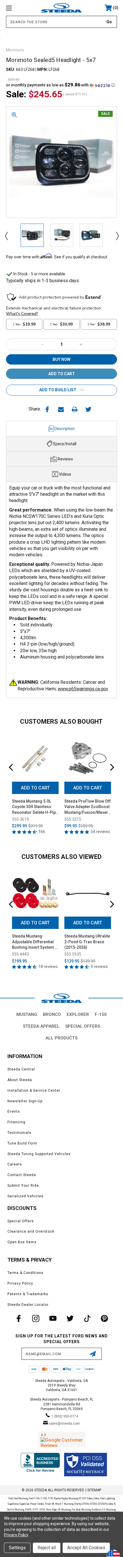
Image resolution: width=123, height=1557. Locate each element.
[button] (60, 85)
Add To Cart (35, 788)
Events (13, 1111)
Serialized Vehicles (25, 1196)
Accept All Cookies (86, 1547)
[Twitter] (88, 409)
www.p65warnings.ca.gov (83, 689)
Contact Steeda (21, 1175)
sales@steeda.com (64, 1424)
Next (117, 235)
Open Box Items (22, 1242)
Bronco (52, 1014)
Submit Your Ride (23, 1186)
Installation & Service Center (33, 1091)
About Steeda (19, 1080)
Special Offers (82, 1026)
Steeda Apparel (41, 1026)
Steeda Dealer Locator (28, 1305)
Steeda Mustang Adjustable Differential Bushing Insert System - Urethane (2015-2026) (34, 942)
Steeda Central (21, 1069)
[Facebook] (47, 409)
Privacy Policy (20, 1283)
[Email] (61, 409)
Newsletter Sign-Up (24, 1101)
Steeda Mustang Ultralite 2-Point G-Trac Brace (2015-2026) (87, 942)
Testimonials (19, 1133)
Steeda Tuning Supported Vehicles (39, 1154)
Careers (14, 1164)
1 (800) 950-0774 (64, 1416)
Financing (16, 1122)
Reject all (46, 1547)
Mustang (26, 1014)
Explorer (78, 1014)
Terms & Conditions (25, 1273)
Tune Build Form (22, 1143)
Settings (17, 1547)
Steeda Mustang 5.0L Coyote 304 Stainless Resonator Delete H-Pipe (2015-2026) (35, 807)
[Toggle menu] (17, 8)
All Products (61, 1038)
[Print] (74, 409)
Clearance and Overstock (30, 1231)
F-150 (101, 1014)
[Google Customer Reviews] (61, 1439)
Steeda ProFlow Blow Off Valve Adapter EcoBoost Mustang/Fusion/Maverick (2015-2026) (87, 807)
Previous (6, 235)
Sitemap (94, 1490)
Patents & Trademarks (27, 1294)
